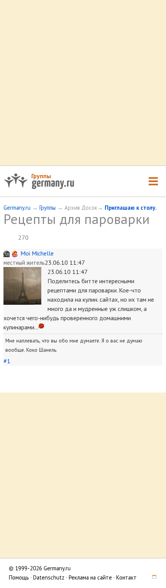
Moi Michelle (37, 253)
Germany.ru (16, 207)
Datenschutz (48, 577)
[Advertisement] (83, 82)
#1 (6, 361)
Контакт (126, 577)
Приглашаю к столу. (131, 207)
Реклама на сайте (90, 577)
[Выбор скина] (152, 577)
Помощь (19, 577)
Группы (41, 176)
